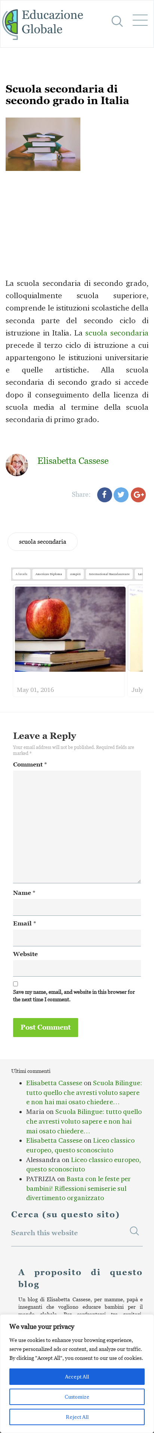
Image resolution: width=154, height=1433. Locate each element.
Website (25, 953)
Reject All (77, 1417)
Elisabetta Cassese (54, 1083)
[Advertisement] (77, 257)
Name (24, 892)
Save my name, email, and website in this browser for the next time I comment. (74, 995)
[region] (77, 1373)
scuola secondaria (42, 541)
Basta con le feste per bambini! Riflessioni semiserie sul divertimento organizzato (78, 1188)
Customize (77, 1396)
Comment (30, 764)
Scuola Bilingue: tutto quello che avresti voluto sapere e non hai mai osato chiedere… (84, 1092)
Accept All (77, 1376)
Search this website (44, 1232)
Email (24, 923)
